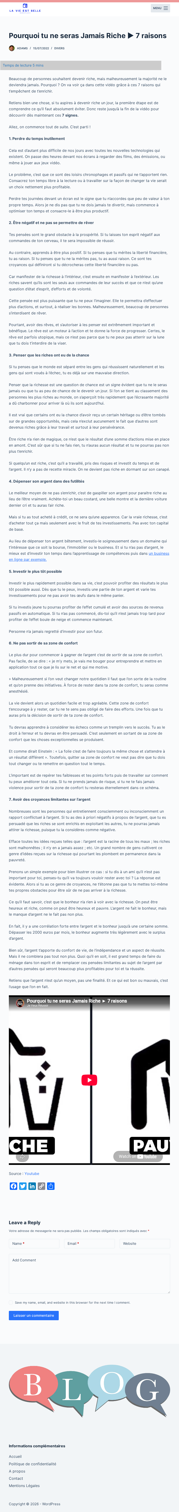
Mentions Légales (24, 1485)
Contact (16, 1478)
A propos (17, 1471)
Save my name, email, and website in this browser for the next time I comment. (73, 1302)
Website (129, 1243)
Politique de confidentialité (32, 1464)
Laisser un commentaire (34, 1315)
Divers (59, 48)
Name (18, 1243)
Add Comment (24, 1260)
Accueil (15, 1456)
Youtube (31, 1173)
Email (73, 1243)
